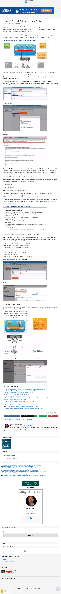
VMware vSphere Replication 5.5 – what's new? (16, 396)
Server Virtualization (13, 419)
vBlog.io (5, 559)
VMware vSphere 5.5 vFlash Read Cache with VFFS (18, 394)
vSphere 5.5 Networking (27, 419)
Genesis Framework (31, 588)
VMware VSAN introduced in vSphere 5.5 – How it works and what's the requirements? (26, 397)
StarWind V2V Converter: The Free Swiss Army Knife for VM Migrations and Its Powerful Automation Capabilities (24, 471)
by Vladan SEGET (27, 425)
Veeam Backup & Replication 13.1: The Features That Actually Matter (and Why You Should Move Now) (22, 465)
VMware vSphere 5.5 (8, 26)
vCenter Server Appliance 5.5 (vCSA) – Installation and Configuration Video (23, 408)
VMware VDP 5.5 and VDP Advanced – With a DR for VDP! (19, 392)
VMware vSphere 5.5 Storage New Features (16, 399)
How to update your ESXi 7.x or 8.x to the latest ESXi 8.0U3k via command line (17, 466)
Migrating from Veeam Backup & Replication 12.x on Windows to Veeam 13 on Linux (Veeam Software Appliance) (24, 475)
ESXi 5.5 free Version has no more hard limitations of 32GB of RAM (21, 406)
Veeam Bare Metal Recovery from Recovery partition (12, 472)
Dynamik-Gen (24, 588)
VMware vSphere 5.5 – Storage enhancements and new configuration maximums (25, 389)
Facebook (13, 430)
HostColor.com (45, 588)
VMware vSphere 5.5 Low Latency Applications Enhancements (20, 404)
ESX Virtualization (30, 3)
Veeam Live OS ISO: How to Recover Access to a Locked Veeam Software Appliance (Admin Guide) (21, 467)
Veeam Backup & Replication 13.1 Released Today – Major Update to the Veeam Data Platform (20, 470)
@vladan (34, 430)
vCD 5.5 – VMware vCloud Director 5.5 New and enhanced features (21, 390)
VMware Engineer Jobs (9, 561)
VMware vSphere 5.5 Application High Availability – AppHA (19, 401)
